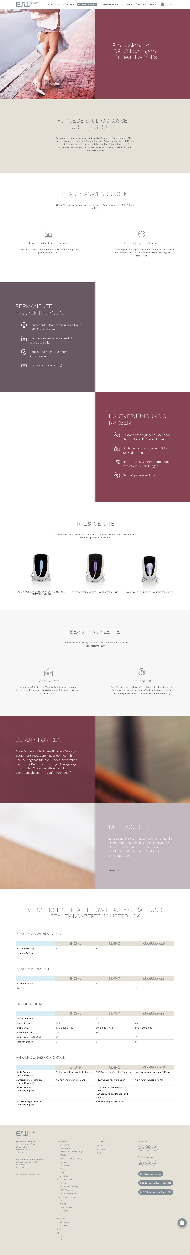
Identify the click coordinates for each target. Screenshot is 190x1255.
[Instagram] (148, 1150)
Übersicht (64, 1145)
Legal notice (103, 1145)
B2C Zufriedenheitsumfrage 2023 (155, 1183)
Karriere (63, 1225)
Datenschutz (103, 1149)
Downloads (65, 1176)
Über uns (140, 4)
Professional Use (86, 4)
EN (61, 1236)
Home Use (67, 4)
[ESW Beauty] (27, 5)
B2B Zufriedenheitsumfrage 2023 (155, 1192)
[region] (95, 54)
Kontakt (153, 4)
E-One (63, 1169)
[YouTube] (141, 1150)
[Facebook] (155, 1150)
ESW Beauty (51, 4)
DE (170, 4)
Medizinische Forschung (71, 1158)
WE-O (62, 1201)
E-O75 (63, 1204)
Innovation (65, 1148)
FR (61, 1240)
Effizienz (64, 1155)
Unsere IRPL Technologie (71, 1151)
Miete (129, 4)
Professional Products (110, 4)
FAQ (99, 1153)
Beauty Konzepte (68, 1193)
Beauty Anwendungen (70, 1186)
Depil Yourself (66, 1207)
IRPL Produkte (66, 1190)
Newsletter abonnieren (150, 1174)
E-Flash (63, 1172)
